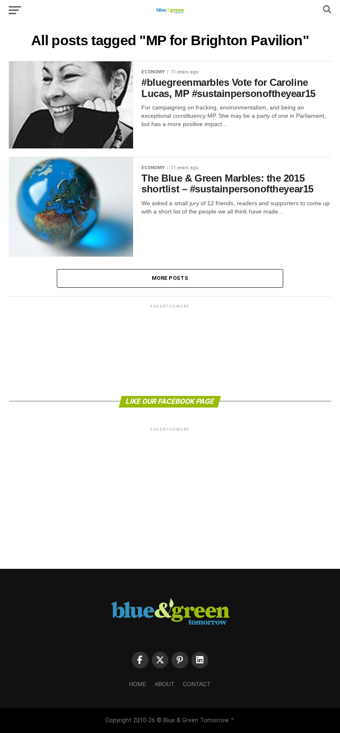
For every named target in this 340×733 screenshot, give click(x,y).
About (165, 684)
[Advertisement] (170, 349)
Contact (197, 684)
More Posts (170, 278)
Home (137, 684)
